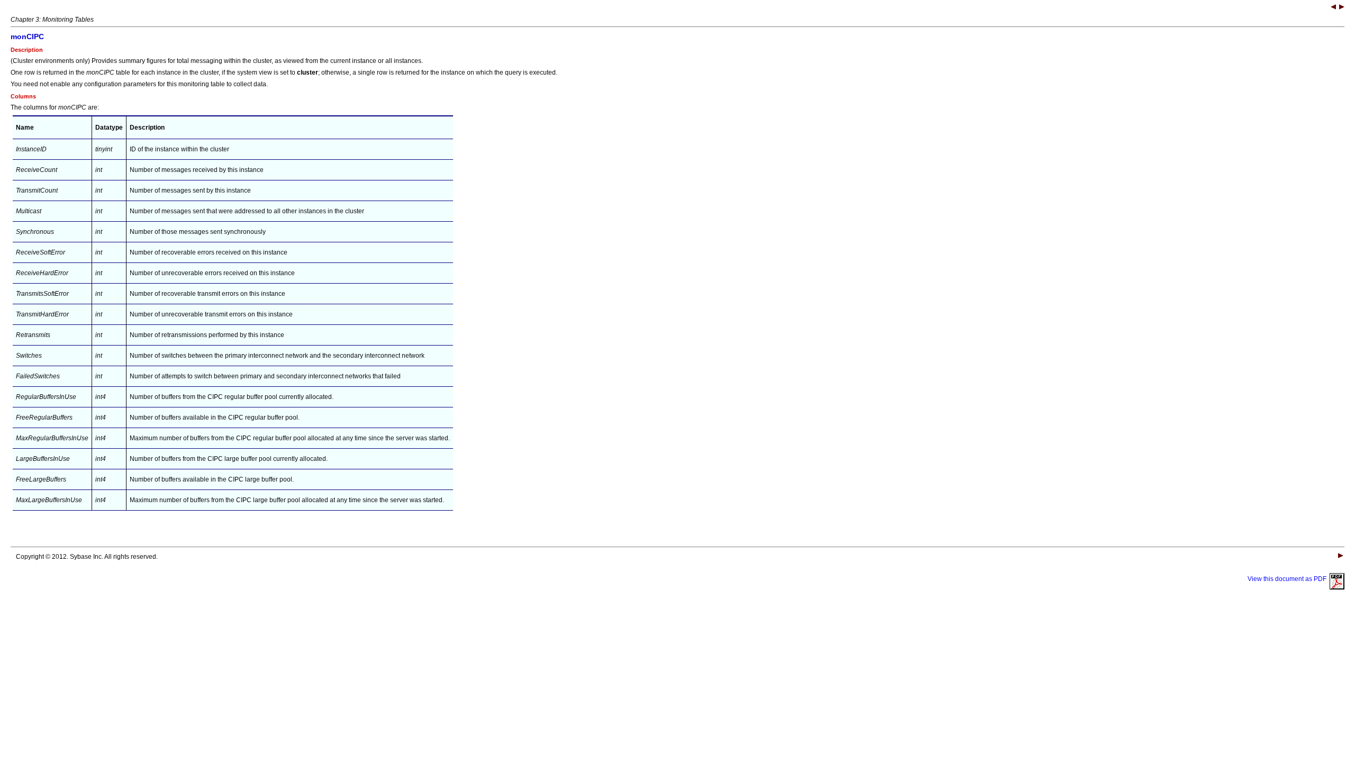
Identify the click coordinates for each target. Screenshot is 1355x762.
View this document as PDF (1289, 579)
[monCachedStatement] (1333, 8)
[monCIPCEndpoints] (1341, 8)
